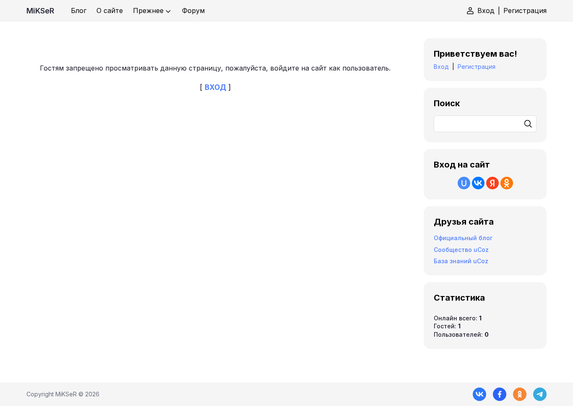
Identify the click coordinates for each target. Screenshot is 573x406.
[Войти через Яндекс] (492, 183)
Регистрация (525, 10)
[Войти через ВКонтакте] (478, 183)
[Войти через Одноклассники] (506, 183)
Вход (486, 10)
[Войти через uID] (464, 183)
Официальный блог (463, 237)
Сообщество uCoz (461, 249)
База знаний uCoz (461, 261)
